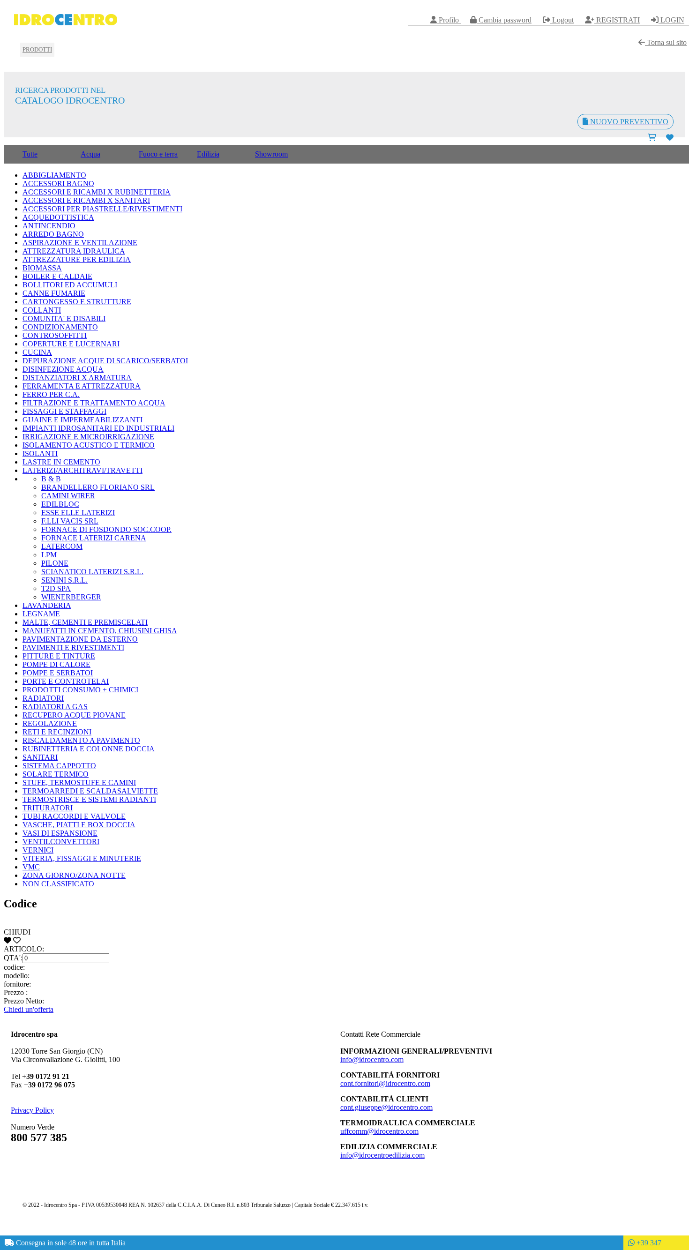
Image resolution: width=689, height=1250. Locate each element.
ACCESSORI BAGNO (58, 183)
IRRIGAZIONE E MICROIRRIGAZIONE (88, 437)
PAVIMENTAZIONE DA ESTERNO (80, 639)
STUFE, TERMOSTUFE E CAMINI (79, 782)
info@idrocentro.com (372, 1059)
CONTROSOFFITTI (54, 335)
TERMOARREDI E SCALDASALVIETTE (90, 791)
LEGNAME (41, 614)
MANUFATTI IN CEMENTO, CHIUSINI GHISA (99, 631)
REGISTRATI (617, 20)
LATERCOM (61, 546)
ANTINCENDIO (48, 226)
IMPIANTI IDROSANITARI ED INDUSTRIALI (98, 428)
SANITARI (40, 757)
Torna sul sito (666, 42)
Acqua (90, 154)
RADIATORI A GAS (55, 707)
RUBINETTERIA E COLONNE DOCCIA (88, 749)
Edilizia (208, 154)
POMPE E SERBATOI (57, 673)
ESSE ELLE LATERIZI (78, 512)
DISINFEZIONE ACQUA (63, 369)
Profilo (449, 20)
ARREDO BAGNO (53, 234)
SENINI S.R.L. (64, 580)
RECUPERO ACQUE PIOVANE (74, 715)
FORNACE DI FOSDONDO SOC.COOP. (106, 529)
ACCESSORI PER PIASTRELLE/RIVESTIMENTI (102, 209)
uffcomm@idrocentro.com (379, 1131)
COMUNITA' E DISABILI (63, 318)
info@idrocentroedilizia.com (382, 1155)
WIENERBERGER (71, 597)
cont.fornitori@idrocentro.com (385, 1083)
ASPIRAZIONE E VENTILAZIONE (79, 243)
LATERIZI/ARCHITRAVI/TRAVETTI (82, 470)
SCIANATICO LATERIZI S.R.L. (92, 572)
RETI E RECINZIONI (56, 732)
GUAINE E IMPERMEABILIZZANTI (82, 420)
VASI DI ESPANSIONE (59, 833)
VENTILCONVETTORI (60, 842)
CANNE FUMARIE (53, 293)
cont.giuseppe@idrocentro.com (386, 1107)
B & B (51, 479)
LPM (49, 555)
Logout (562, 20)
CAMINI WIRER (68, 496)
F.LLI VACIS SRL (69, 521)
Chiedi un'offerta (28, 1009)
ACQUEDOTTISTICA (58, 217)
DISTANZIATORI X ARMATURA (77, 378)
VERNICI (37, 850)
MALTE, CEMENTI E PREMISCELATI (85, 622)
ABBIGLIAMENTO (54, 175)
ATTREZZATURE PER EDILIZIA (76, 259)
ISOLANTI (40, 453)
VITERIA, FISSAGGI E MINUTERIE (81, 858)
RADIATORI (43, 698)
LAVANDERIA (46, 605)
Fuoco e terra (158, 154)
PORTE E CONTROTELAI (65, 681)
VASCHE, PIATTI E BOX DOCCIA (78, 825)
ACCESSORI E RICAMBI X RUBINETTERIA (96, 192)
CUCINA (37, 352)
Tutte (29, 154)
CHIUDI (17, 932)
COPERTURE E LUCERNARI (71, 344)
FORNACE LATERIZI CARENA (93, 538)
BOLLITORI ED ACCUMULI (69, 285)
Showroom (271, 154)
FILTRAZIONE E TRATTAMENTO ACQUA (93, 403)
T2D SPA (56, 588)
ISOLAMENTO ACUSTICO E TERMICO (88, 445)
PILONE (54, 563)
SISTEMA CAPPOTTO (59, 766)
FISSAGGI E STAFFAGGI (64, 411)
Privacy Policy (32, 1110)
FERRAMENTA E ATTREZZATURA (81, 386)
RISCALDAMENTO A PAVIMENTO (81, 740)
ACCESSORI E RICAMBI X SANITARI (86, 200)
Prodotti (37, 49)
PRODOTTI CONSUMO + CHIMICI (80, 690)
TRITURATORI (47, 808)
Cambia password (504, 20)
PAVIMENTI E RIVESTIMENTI (73, 647)
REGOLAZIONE (49, 723)
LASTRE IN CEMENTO (61, 462)
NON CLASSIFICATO (58, 884)
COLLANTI (41, 310)
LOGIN (671, 20)
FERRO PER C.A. (51, 394)
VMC (31, 867)
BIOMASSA (42, 268)
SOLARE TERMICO (55, 774)
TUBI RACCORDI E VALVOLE (74, 816)
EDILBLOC (60, 504)
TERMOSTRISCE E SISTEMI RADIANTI (89, 799)
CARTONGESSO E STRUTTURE (76, 302)
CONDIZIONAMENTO (60, 327)
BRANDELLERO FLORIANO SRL (98, 487)
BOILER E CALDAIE (57, 276)
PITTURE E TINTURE (58, 656)
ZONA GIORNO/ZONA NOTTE (74, 875)
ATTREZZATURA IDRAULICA (73, 251)
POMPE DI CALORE (56, 664)
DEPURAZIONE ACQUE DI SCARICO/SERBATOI (105, 361)
